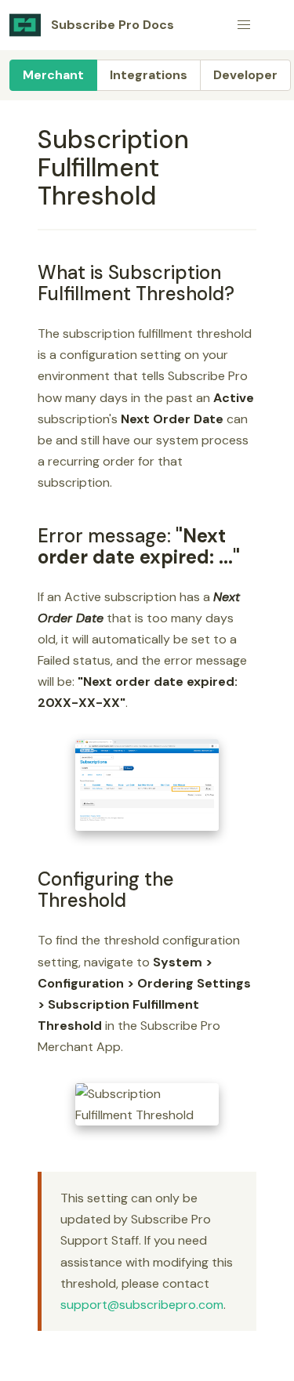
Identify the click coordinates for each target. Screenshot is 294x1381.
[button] (244, 25)
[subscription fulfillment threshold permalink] (31, 139)
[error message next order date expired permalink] (31, 535)
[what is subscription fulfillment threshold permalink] (31, 272)
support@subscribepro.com (141, 1304)
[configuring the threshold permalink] (31, 879)
